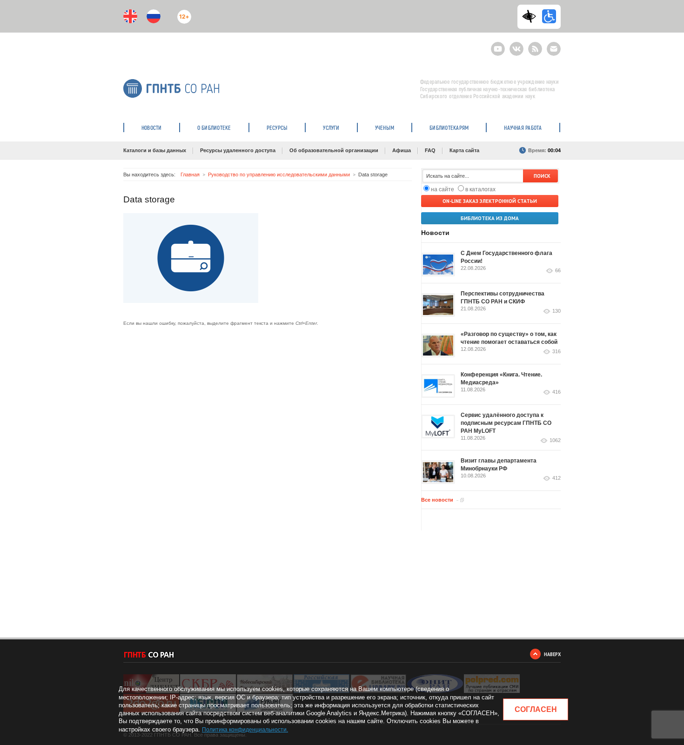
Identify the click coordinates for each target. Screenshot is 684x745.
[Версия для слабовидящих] (531, 16)
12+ (182, 13)
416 (556, 392)
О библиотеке (214, 127)
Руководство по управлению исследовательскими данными (279, 174)
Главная (190, 174)
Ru (154, 16)
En (130, 16)
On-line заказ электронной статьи (490, 201)
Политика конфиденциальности (244, 729)
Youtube (498, 45)
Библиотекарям (449, 127)
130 (556, 311)
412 (556, 478)
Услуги (331, 127)
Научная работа (523, 127)
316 (556, 351)
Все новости (437, 500)
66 (558, 270)
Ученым (384, 127)
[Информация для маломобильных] (549, 16)
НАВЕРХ (552, 654)
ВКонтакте (516, 45)
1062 (555, 440)
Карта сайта (464, 150)
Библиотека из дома (490, 218)
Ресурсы (277, 127)
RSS (534, 45)
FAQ (430, 150)
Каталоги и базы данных (154, 150)
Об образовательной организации (333, 150)
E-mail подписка (554, 49)
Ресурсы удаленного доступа (237, 150)
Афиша (401, 150)
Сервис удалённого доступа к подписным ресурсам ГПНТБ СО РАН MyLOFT (506, 423)
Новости (151, 127)
